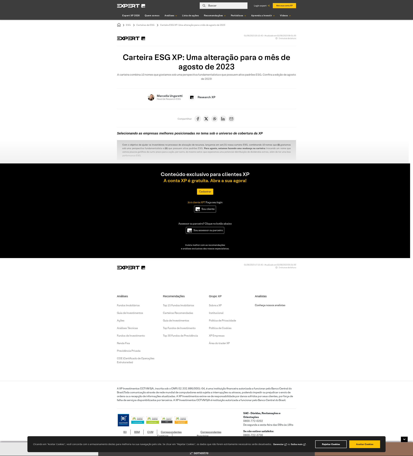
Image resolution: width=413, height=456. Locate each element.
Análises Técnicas (127, 328)
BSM (137, 432)
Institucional (216, 313)
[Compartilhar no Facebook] (197, 118)
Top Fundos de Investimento (179, 328)
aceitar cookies (364, 444)
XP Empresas (217, 335)
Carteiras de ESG (145, 25)
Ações (120, 320)
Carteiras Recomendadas (178, 313)
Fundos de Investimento (131, 335)
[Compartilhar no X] (206, 118)
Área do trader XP (219, 343)
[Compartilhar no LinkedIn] (223, 118)
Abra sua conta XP (284, 5)
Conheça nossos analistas (270, 305)
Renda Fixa (123, 343)
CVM (150, 432)
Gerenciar (278, 444)
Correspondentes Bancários (209, 434)
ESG (128, 25)
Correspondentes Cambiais (169, 434)
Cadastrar (205, 191)
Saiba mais (296, 444)
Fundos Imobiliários (128, 305)
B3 (125, 432)
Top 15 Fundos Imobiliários (178, 305)
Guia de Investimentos (130, 313)
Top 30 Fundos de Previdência (180, 335)
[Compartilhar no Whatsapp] (214, 118)
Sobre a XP (215, 305)
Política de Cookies (220, 328)
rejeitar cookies (331, 444)
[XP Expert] (131, 6)
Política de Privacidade (222, 320)
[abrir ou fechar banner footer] (404, 439)
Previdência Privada (129, 351)
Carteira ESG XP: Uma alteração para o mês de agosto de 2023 (192, 25)
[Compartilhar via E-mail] (231, 118)
